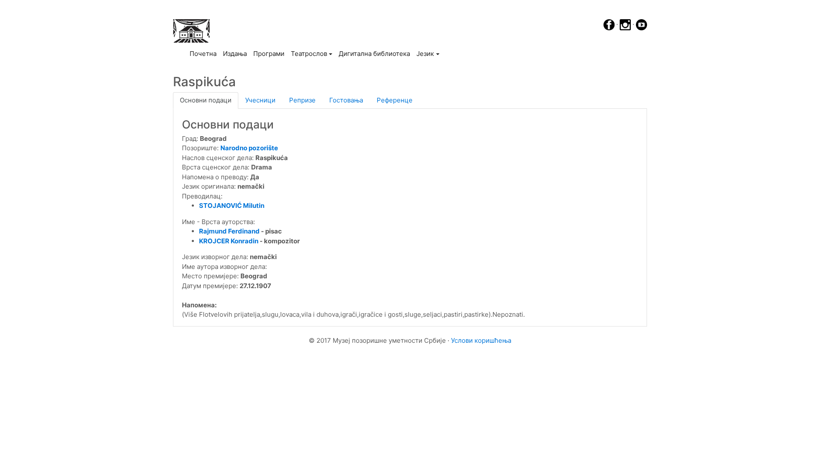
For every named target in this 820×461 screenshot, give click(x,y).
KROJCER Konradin (228, 241)
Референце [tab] (395, 100)
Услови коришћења (481, 340)
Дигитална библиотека (374, 54)
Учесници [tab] (260, 100)
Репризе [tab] (302, 100)
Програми (268, 54)
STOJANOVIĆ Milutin (231, 205)
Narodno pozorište (249, 148)
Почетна (205, 53)
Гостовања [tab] (346, 100)
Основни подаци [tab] (205, 100)
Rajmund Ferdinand (229, 231)
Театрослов (309, 54)
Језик (425, 54)
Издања (235, 54)
